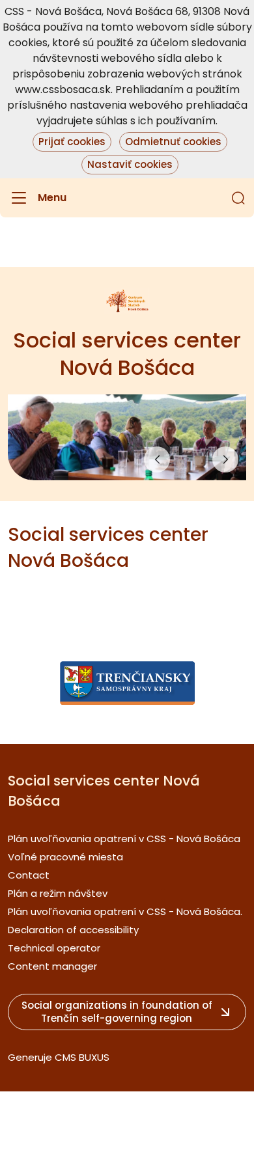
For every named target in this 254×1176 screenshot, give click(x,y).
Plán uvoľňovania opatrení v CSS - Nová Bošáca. (125, 911)
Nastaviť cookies (130, 164)
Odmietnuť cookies (173, 141)
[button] (238, 198)
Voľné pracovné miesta (65, 857)
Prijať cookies (72, 141)
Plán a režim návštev (57, 893)
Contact (28, 875)
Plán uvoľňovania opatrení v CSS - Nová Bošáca (124, 838)
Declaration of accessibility (73, 930)
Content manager (52, 966)
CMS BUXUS (82, 1057)
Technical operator (54, 948)
